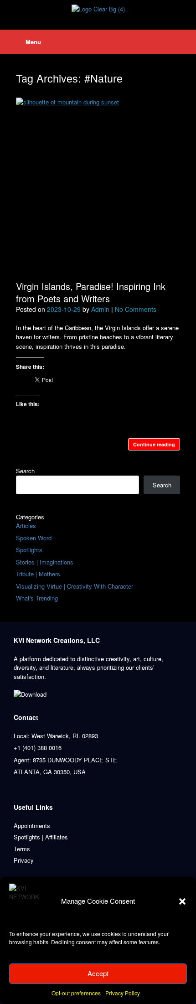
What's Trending (37, 598)
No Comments (135, 309)
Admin (100, 309)
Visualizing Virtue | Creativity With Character (74, 586)
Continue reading (154, 444)
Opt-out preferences (76, 993)
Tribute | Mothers (38, 573)
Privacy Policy (122, 993)
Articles (26, 525)
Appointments (32, 825)
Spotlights (29, 549)
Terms (22, 848)
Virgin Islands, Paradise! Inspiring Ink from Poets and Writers (90, 292)
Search (25, 470)
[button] (182, 901)
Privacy (24, 860)
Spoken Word (34, 537)
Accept (98, 973)
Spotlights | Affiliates (41, 837)
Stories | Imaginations (44, 562)
